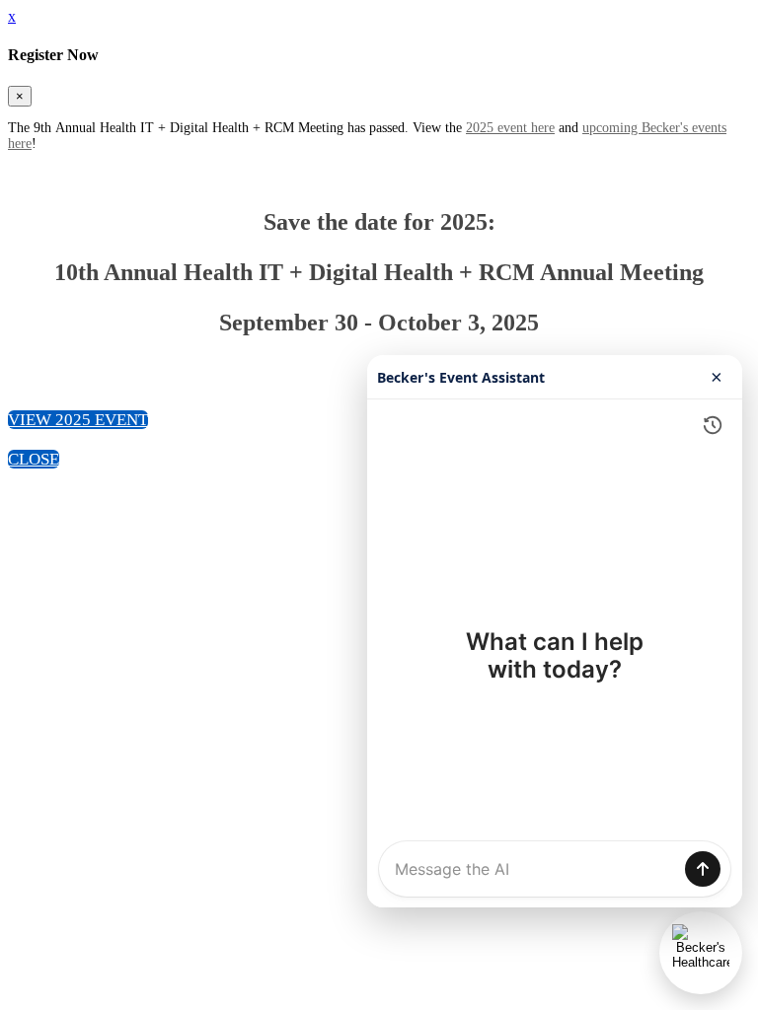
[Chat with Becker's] (700, 952)
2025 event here (510, 127)
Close (33, 459)
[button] (78, 419)
